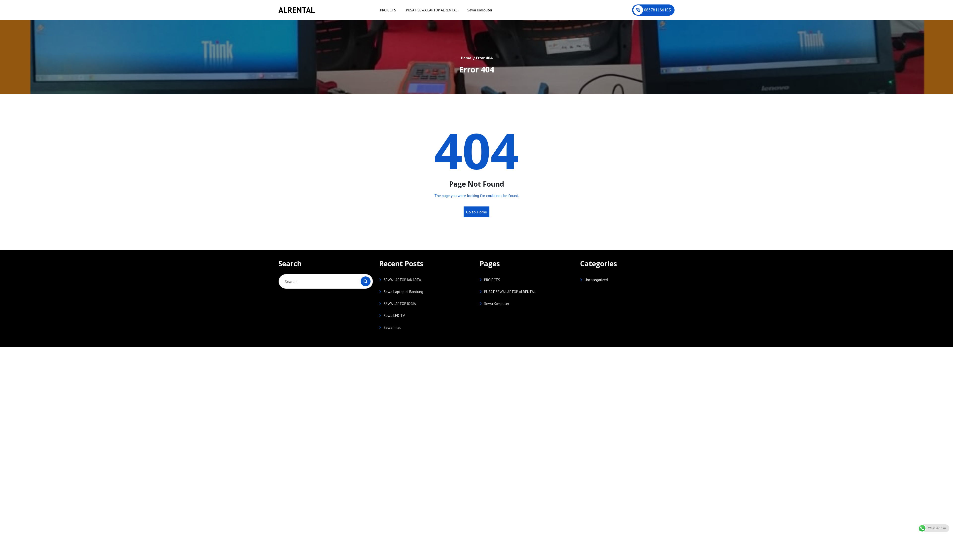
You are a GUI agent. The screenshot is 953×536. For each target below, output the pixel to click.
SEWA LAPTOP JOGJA (400, 303)
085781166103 (657, 10)
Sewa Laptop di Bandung (403, 291)
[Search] (366, 281)
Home (466, 57)
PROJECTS (388, 10)
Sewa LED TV (394, 315)
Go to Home (476, 211)
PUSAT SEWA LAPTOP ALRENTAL (431, 10)
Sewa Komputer (479, 10)
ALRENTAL (296, 10)
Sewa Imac (392, 327)
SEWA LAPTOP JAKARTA (402, 279)
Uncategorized (596, 279)
